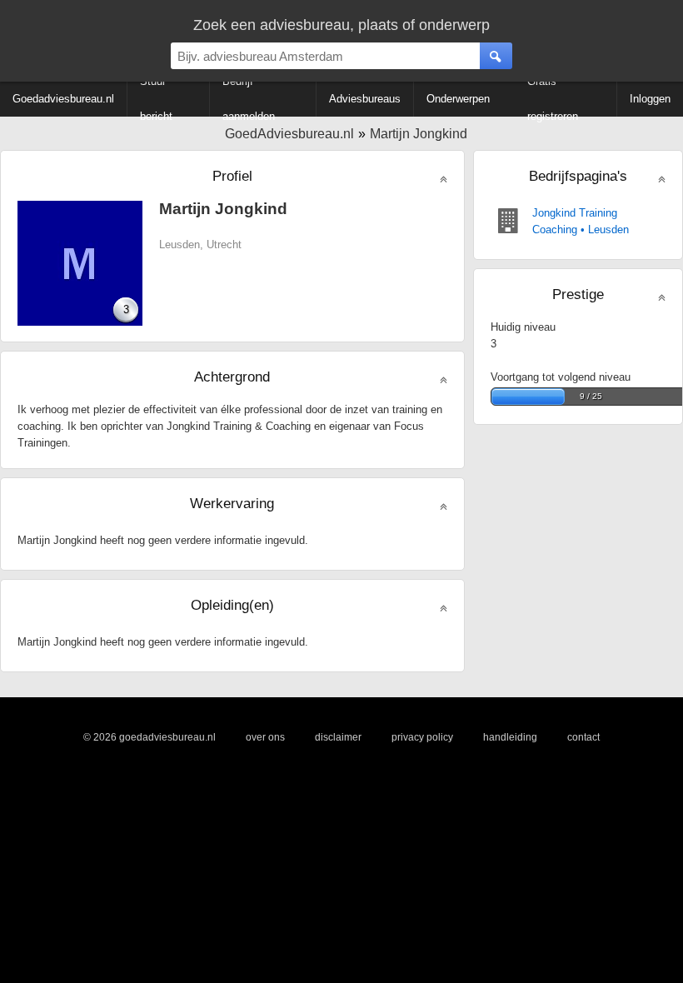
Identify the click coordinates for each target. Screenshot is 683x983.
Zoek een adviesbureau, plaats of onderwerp (341, 25)
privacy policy (422, 737)
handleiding (510, 737)
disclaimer (338, 737)
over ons (265, 737)
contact (583, 737)
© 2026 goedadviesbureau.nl (149, 737)
